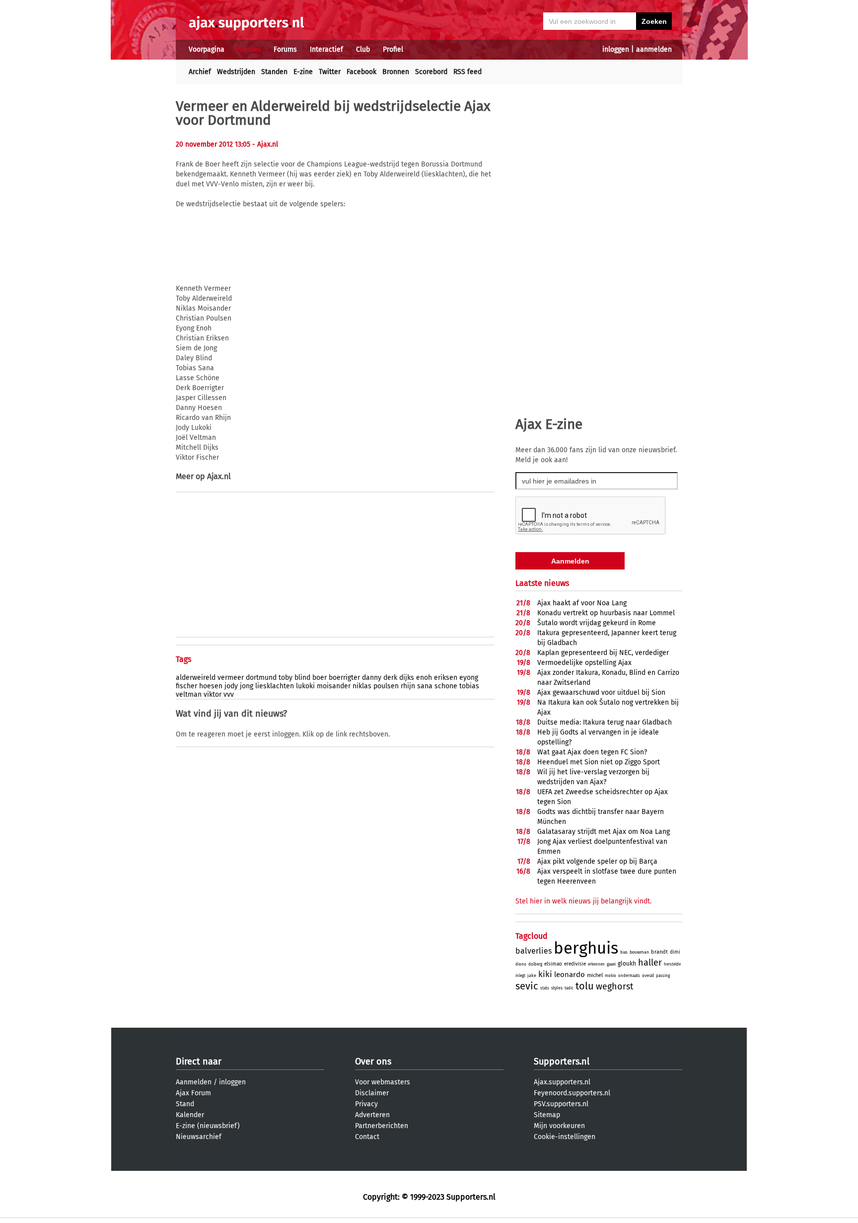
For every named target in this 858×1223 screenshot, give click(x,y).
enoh (424, 677)
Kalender (190, 1115)
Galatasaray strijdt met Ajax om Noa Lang (603, 831)
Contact (367, 1137)
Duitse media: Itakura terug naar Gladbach (604, 722)
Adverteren (372, 1115)
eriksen (445, 677)
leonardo (569, 974)
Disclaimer (372, 1093)
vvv (228, 694)
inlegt (520, 976)
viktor (212, 694)
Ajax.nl (219, 476)
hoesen (210, 686)
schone (445, 686)
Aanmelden (194, 1082)
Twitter (330, 72)
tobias (469, 686)
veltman (189, 694)
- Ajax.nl (265, 144)
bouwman (639, 952)
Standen (274, 72)
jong (246, 686)
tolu (584, 986)
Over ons (373, 1061)
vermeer (230, 677)
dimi (675, 952)
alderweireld (195, 677)
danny (371, 677)
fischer (186, 686)
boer (319, 677)
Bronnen (395, 72)
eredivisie (575, 964)
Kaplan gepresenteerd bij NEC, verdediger (603, 653)
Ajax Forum (193, 1093)
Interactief (326, 49)
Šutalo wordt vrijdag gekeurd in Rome (596, 623)
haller (650, 962)
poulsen (386, 686)
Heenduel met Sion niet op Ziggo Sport (598, 762)
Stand (185, 1104)
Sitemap (547, 1115)
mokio (610, 976)
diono (520, 964)
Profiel (393, 49)
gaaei (611, 964)
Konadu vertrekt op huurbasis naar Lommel (606, 613)
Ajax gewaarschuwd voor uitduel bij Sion (601, 692)
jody (231, 686)
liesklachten (274, 686)
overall (648, 976)
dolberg (535, 964)
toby (285, 677)
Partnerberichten (381, 1126)
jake (531, 975)
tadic (569, 988)
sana (424, 686)
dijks (406, 677)
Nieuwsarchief (198, 1137)
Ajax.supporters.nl (562, 1082)
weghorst (615, 986)
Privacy (366, 1104)
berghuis (586, 948)
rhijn (408, 686)
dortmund (261, 677)
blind (302, 677)
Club (363, 49)
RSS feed (467, 72)
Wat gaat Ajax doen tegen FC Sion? (592, 752)
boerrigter (344, 677)
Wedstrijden (236, 72)
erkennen (596, 964)
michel (595, 975)
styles (557, 987)
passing (663, 976)
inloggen (615, 49)
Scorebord (431, 72)
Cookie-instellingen (564, 1137)
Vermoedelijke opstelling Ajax (584, 662)
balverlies (533, 951)
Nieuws (249, 49)
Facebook (361, 72)
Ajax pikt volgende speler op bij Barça (597, 861)
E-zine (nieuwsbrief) (208, 1126)
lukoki (305, 686)
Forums (285, 49)
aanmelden (654, 49)
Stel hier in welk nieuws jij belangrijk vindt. (583, 901)
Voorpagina (206, 49)
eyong (468, 677)
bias (624, 952)
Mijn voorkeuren (559, 1126)
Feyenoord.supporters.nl (572, 1093)
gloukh (627, 963)
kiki (545, 974)
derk (390, 677)
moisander (334, 686)
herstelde (672, 964)
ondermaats (629, 976)
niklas (362, 686)
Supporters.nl (561, 1061)
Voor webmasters (382, 1082)
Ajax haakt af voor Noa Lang (582, 603)
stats (544, 988)
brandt (659, 952)
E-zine (303, 72)
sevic (526, 986)
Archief (200, 72)
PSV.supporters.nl (561, 1104)
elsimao (553, 964)
